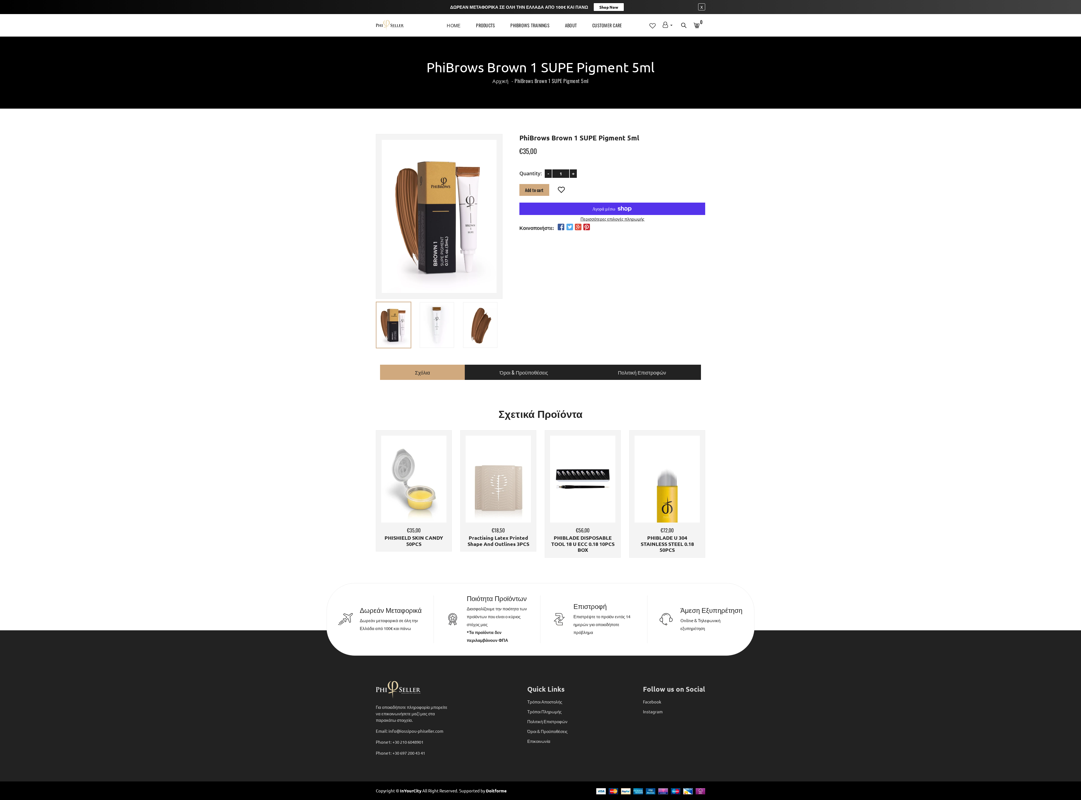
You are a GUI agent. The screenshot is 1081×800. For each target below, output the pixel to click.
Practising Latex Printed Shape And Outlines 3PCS (498, 541)
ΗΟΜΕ (454, 25)
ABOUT (571, 25)
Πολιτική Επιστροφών (547, 721)
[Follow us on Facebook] (561, 227)
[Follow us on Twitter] (569, 227)
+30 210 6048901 (407, 742)
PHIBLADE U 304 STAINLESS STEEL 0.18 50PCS (667, 544)
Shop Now (608, 7)
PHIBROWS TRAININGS (530, 25)
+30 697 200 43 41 (408, 753)
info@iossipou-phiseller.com (415, 731)
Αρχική (500, 80)
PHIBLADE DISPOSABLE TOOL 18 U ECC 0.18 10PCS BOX (583, 544)
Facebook (652, 701)
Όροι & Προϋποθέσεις (547, 731)
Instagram (653, 711)
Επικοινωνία (538, 741)
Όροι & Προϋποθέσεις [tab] (524, 372)
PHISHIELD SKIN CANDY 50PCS (414, 541)
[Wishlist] (561, 190)
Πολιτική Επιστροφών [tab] (642, 372)
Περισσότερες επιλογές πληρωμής (612, 218)
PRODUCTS (485, 25)
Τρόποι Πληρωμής (544, 711)
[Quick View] (428, 487)
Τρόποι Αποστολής (544, 701)
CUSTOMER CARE (607, 25)
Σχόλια (422, 372)
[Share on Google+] (578, 227)
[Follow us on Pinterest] (586, 227)
